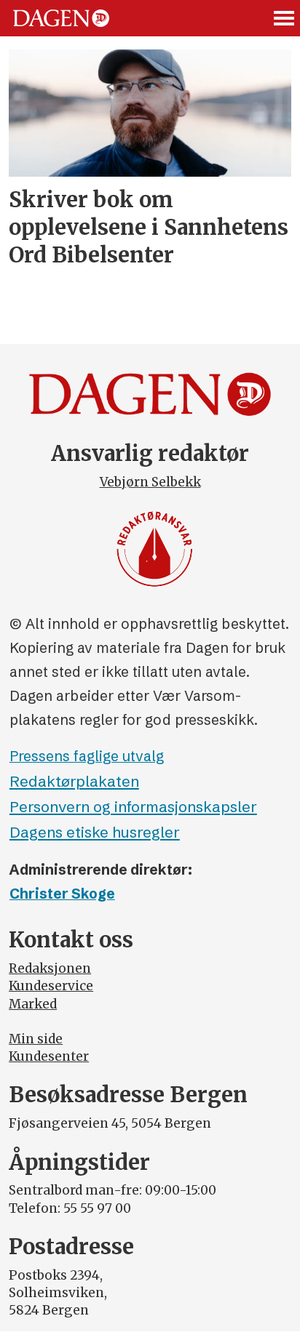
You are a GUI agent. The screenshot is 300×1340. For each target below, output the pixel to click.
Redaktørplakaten (74, 781)
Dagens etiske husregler (94, 832)
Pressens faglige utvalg (86, 756)
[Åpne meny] (284, 18)
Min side (36, 1039)
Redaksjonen (50, 968)
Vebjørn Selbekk (150, 482)
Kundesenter (49, 1056)
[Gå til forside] (61, 18)
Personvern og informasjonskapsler (133, 807)
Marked (33, 1004)
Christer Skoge (62, 893)
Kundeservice (51, 986)
